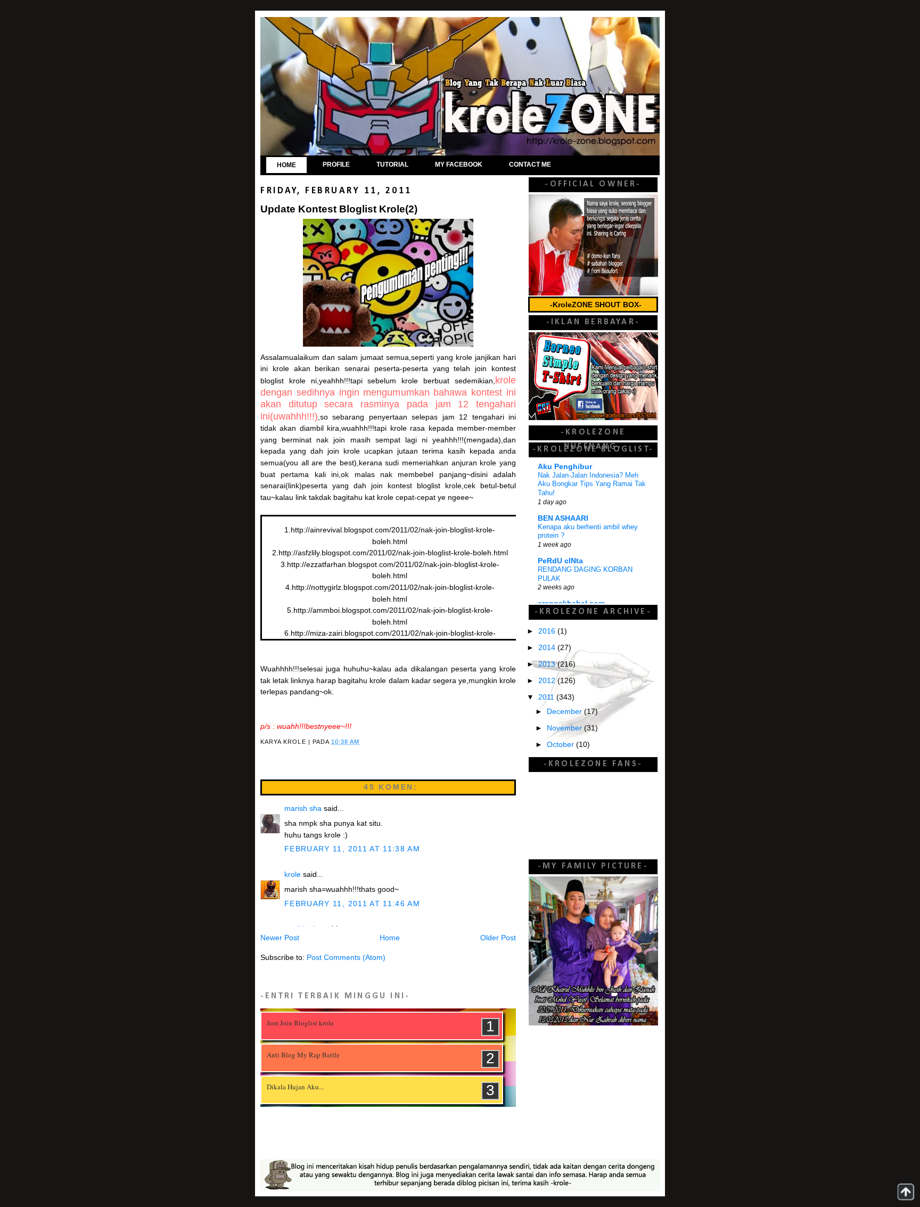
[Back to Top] (905, 1191)
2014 (547, 648)
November (565, 728)
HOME (286, 165)
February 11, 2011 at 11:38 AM (352, 849)
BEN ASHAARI (563, 518)
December (565, 712)
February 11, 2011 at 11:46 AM (352, 904)
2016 (547, 631)
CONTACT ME (530, 164)
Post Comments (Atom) (346, 958)
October (561, 745)
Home (390, 938)
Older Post (498, 938)
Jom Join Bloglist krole (300, 1023)
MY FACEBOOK (458, 164)
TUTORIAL (392, 164)
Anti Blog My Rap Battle (303, 1055)
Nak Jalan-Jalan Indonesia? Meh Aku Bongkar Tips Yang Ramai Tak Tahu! (592, 484)
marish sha (303, 808)
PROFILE (336, 164)
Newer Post (279, 938)
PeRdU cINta (560, 561)
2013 (547, 664)
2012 (547, 681)
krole (292, 874)
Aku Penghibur (565, 467)
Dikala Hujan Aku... (295, 1086)
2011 (547, 697)
